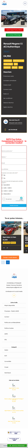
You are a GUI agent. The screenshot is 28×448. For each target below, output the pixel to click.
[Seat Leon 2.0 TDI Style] (14, 418)
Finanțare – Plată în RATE (11, 311)
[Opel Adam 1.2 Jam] (14, 385)
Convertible (7, 361)
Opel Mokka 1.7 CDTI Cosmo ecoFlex (14, 410)
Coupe (6, 367)
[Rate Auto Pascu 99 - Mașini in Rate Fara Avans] (4, 3)
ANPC (6, 334)
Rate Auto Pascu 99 (14, 120)
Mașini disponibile (9, 305)
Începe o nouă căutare (10, 257)
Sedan (6, 350)
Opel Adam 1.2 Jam (14, 388)
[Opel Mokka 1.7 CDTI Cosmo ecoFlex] (14, 407)
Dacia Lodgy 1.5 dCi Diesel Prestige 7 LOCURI (14, 399)
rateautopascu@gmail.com (14, 287)
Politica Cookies (9, 328)
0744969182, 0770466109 (14, 283)
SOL (5, 339)
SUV (5, 355)
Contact (6, 317)
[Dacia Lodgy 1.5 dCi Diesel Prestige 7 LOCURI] (14, 396)
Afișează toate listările (15, 123)
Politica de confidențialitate (12, 322)
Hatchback (7, 373)
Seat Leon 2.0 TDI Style (14, 421)
